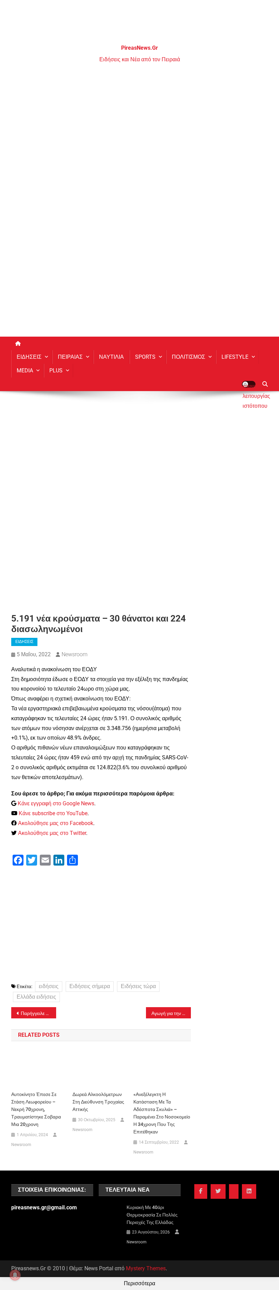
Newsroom (74, 654)
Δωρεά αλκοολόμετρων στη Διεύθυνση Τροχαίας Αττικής (98, 1102)
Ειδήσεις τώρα (138, 986)
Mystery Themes (146, 1268)
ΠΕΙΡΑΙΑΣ (70, 357)
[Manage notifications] (15, 1275)
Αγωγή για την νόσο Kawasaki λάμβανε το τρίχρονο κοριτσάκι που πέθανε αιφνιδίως (171, 1013)
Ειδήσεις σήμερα (89, 986)
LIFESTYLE (234, 357)
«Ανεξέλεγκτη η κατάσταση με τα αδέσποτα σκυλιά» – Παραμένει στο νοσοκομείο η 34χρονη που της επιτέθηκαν (161, 1113)
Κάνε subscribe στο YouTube (53, 813)
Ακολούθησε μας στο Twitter (52, 833)
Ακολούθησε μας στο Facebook (55, 823)
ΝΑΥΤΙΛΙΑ (111, 357)
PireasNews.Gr (139, 48)
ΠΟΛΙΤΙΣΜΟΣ (188, 357)
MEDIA (25, 370)
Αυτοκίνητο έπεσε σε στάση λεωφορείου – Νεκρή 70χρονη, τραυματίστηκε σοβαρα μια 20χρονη (36, 1109)
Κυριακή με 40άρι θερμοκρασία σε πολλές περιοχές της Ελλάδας (152, 1215)
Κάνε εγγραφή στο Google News (56, 803)
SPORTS (145, 357)
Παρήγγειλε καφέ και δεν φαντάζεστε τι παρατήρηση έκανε (38, 1013)
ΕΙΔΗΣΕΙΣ (29, 357)
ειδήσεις (49, 986)
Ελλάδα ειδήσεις (36, 997)
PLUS (56, 370)
